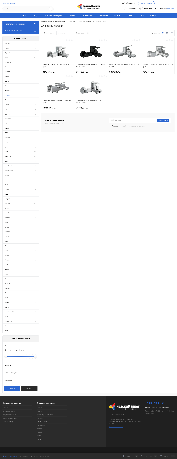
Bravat (7, 81)
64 (35, 100)
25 (35, 62)
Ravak (7, 260)
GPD (6, 147)
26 (35, 114)
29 (35, 250)
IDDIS (6, 161)
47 (35, 232)
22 (35, 175)
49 (35, 81)
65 (35, 71)
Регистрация (11, 3)
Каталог (130, 16)
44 (35, 184)
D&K (6, 109)
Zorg (6, 330)
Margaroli (7, 199)
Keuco (7, 180)
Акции (142, 16)
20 (35, 147)
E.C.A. (6, 133)
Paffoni (7, 246)
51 (35, 321)
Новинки (5, 408)
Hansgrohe (8, 156)
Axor (6, 57)
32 (35, 104)
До (17, 350)
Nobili (6, 222)
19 (35, 274)
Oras (6, 241)
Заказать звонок (146, 3)
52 (35, 109)
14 (35, 227)
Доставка (72, 16)
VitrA (6, 316)
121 (35, 151)
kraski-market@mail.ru (160, 408)
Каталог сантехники (13, 30)
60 (35, 189)
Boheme (7, 71)
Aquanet (7, 53)
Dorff (6, 123)
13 (35, 137)
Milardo (7, 213)
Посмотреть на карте (116, 427)
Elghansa (7, 137)
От (6, 350)
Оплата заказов (87, 16)
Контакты (117, 16)
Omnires (7, 232)
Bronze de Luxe (9, 86)
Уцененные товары (8, 421)
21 (35, 53)
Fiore (6, 142)
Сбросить (29, 388)
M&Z (6, 194)
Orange (7, 236)
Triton (6, 297)
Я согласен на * (128, 126)
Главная (24, 16)
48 (35, 161)
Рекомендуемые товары (10, 418)
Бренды (35, 16)
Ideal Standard (9, 166)
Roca (6, 264)
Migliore (7, 203)
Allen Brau (8, 43)
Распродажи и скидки (9, 415)
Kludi (6, 184)
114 (35, 203)
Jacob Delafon (9, 170)
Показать (12, 388)
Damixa (7, 114)
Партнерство (103, 16)
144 (35, 57)
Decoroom (8, 119)
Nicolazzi (7, 217)
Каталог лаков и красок (15, 24)
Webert (7, 326)
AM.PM (7, 48)
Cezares (7, 100)
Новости (153, 16)
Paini (6, 250)
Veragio (7, 302)
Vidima (7, 307)
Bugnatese (8, 90)
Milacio (7, 208)
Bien (6, 67)
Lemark (7, 189)
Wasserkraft (8, 321)
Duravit (7, 128)
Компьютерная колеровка (53, 16)
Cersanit (7, 95)
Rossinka (7, 269)
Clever (7, 104)
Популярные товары (8, 411)
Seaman (7, 279)
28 (35, 293)
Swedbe (7, 288)
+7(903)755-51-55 (26, 456)
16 (35, 213)
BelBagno (8, 62)
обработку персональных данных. (133, 126)
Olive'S (7, 227)
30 (35, 48)
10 (35, 43)
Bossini (7, 76)
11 (35, 123)
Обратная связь (11, 456)
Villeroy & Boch (9, 312)
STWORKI (8, 283)
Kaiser (7, 175)
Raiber (7, 255)
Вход (4, 3)
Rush (6, 274)
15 (35, 307)
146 (35, 156)
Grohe (7, 151)
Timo (6, 293)
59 (35, 170)
